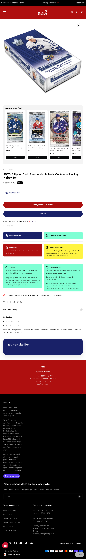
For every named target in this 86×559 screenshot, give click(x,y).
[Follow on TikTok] (26, 543)
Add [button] (15, 157)
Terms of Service (9, 530)
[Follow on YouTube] (20, 543)
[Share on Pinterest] (18, 302)
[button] (76, 127)
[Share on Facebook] (10, 302)
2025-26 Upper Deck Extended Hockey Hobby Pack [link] (14, 147)
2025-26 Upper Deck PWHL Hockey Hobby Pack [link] (59, 150)
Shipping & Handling (11, 518)
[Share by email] (21, 302)
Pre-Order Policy (9, 510)
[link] (15, 127)
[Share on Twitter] (14, 302)
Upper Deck (8, 170)
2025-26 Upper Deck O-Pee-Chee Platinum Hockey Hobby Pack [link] (37, 147)
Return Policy (8, 514)
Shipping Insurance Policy (13, 522)
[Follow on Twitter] (10, 543)
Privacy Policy (8, 526)
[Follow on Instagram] (15, 543)
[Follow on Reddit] (31, 543)
